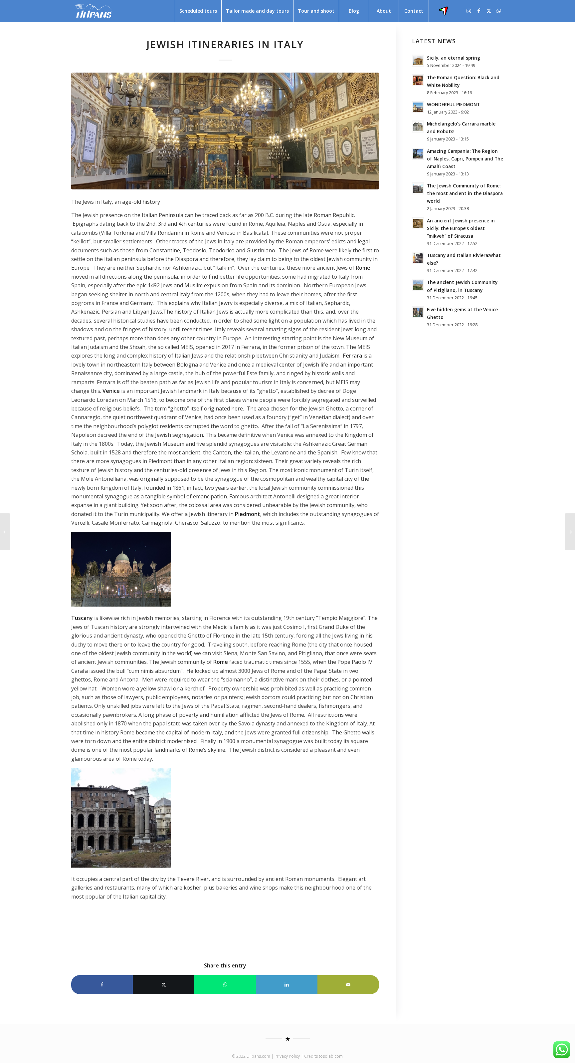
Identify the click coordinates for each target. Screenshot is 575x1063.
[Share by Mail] (348, 984)
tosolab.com (331, 1056)
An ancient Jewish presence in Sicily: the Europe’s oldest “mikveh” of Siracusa (461, 228)
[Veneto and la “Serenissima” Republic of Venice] (570, 531)
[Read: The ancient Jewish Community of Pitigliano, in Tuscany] (418, 285)
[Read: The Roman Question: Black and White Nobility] (418, 80)
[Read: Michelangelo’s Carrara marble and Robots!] (418, 127)
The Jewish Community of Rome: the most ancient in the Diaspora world (465, 193)
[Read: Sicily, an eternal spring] (418, 61)
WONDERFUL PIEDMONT (453, 104)
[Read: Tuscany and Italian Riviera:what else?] (418, 258)
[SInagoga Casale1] (225, 131)
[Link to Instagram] (469, 11)
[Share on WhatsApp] (225, 984)
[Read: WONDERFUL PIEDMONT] (418, 107)
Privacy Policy (287, 1056)
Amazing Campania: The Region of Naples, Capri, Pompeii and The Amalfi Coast (465, 158)
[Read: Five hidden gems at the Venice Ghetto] (418, 312)
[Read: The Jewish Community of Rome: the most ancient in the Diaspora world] (418, 188)
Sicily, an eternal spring (453, 58)
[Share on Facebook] (102, 984)
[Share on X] (163, 984)
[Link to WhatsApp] (499, 11)
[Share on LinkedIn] (286, 984)
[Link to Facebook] (479, 11)
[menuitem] (198, 11)
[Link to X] (489, 11)
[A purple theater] (5, 531)
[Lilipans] (93, 11)
